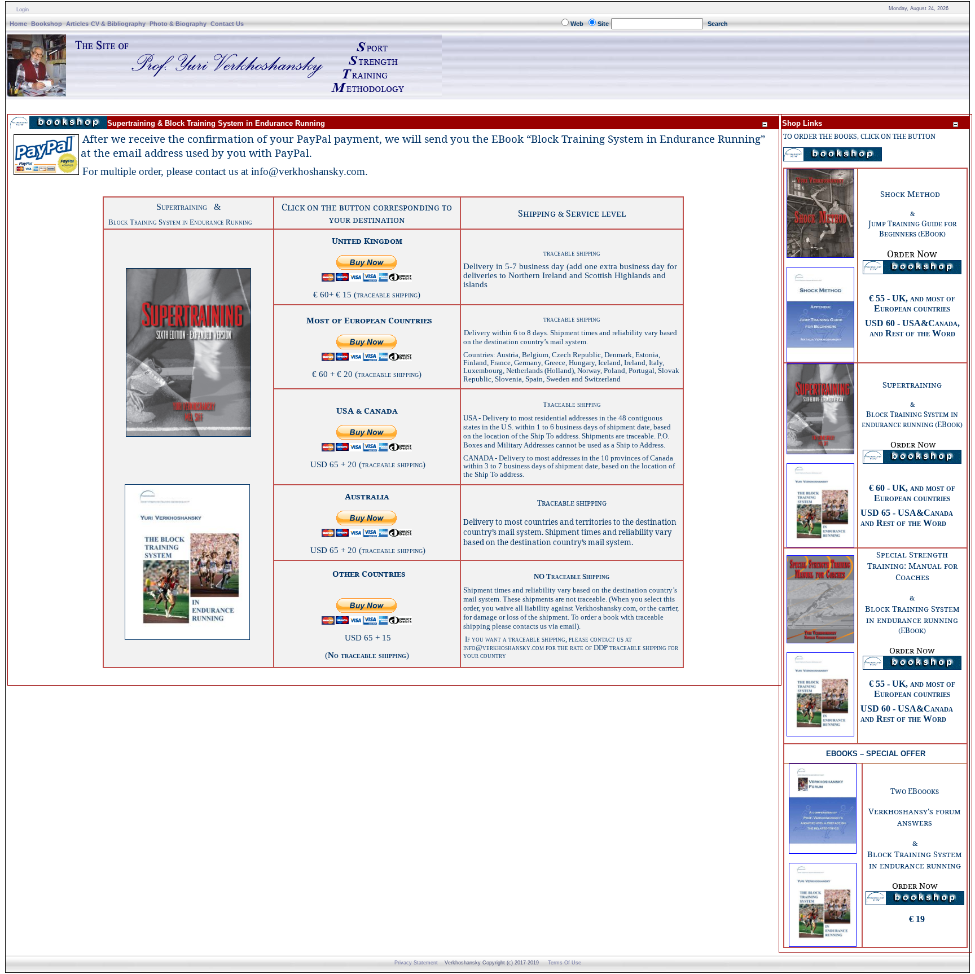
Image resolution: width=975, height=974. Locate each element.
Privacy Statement (416, 963)
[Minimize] (764, 124)
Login (22, 9)
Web (576, 23)
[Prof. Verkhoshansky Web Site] (224, 93)
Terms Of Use (564, 963)
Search (718, 23)
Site (603, 23)
